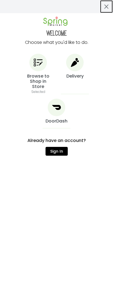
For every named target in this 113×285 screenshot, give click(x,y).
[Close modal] (106, 6)
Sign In (56, 151)
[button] (38, 74)
